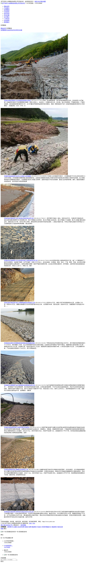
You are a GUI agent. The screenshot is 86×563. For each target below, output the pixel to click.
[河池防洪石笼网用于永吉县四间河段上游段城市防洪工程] (17, 259)
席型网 (9, 527)
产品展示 (6, 8)
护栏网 (44, 527)
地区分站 (37, 1)
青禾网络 (23, 525)
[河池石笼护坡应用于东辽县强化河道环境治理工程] (17, 216)
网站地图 (43, 1)
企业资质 (6, 20)
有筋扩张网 (28, 527)
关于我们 (6, 17)
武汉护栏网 (20, 527)
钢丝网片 (34, 527)
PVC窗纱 (14, 527)
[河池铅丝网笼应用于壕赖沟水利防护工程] (17, 468)
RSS (33, 523)
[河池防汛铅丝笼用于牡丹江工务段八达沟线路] (34, 174)
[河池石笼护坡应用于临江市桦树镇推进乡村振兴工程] (17, 301)
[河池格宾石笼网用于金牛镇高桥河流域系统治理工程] (17, 383)
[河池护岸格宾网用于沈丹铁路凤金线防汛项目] (34, 99)
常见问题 (6, 15)
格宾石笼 (60, 527)
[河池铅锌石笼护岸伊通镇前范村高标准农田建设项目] (17, 341)
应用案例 (6, 10)
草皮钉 (39, 527)
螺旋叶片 (48, 527)
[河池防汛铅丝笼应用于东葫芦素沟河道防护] (17, 425)
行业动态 (6, 11)
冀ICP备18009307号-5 (7, 525)
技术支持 (6, 13)
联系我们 (6, 22)
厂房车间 (6, 18)
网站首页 (6, 6)
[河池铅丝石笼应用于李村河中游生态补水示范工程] (17, 510)
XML (30, 523)
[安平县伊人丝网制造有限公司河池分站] (13, 3)
